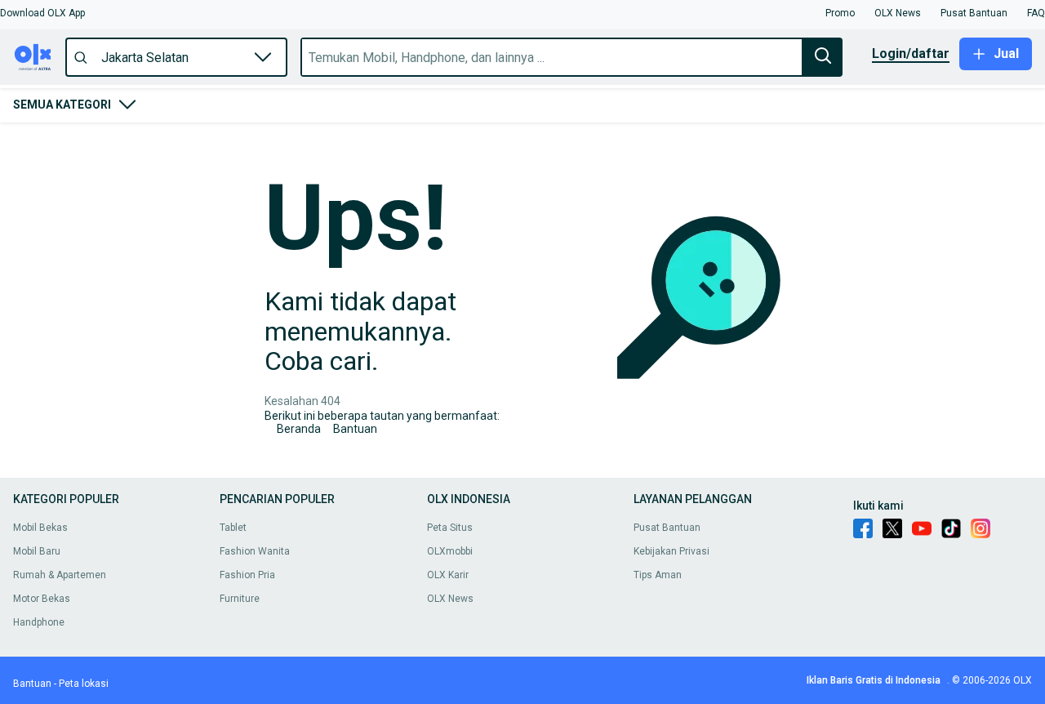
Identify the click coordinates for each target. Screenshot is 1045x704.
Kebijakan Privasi (671, 551)
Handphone (38, 622)
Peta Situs (450, 527)
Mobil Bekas (40, 527)
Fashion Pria (247, 575)
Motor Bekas (41, 598)
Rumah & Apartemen (59, 575)
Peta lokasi (84, 683)
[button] (42, 13)
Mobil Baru (36, 551)
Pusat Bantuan (667, 527)
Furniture (240, 598)
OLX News (450, 598)
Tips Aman (658, 575)
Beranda (299, 428)
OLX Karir (448, 575)
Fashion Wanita (255, 551)
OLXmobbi (450, 551)
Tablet (233, 527)
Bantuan (355, 428)
